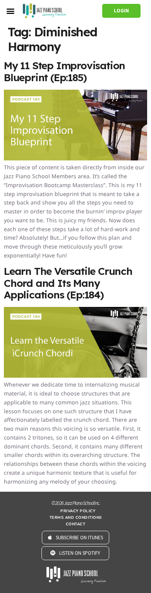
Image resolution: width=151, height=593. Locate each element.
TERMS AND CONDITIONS (76, 517)
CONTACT (76, 524)
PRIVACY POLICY (77, 511)
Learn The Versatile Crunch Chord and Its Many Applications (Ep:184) (68, 283)
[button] (10, 10)
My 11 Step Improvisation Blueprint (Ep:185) (64, 71)
